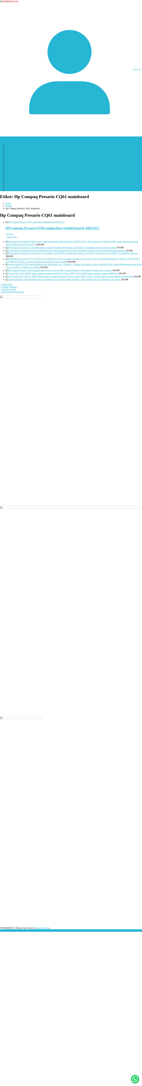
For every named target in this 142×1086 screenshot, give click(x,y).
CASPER (10, 152)
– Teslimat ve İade (8, 289)
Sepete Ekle (12, 237)
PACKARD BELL (14, 172)
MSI (7, 185)
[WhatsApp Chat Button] (135, 1079)
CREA (9, 157)
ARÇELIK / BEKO (14, 155)
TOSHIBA (10, 177)
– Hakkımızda (6, 284)
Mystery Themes (42, 928)
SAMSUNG (11, 187)
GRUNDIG (11, 165)
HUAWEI (10, 167)
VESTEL (10, 190)
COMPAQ (10, 160)
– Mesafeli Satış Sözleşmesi (12, 292)
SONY (9, 182)
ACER (9, 145)
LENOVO (10, 175)
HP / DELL (11, 162)
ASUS (8, 147)
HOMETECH (12, 170)
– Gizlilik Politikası (8, 287)
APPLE (9, 150)
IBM (8, 180)
